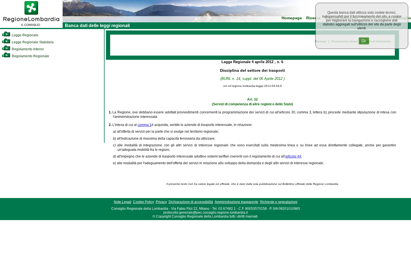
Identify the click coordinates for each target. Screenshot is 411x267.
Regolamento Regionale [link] (30, 56)
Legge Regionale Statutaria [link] (32, 42)
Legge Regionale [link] (24, 35)
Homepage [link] (292, 18)
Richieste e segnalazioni (278, 202)
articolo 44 (293, 156)
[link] (31, 27)
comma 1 (145, 125)
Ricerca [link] (313, 18)
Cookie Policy (143, 202)
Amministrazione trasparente (236, 202)
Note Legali (122, 202)
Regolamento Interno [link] (27, 49)
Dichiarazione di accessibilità (191, 202)
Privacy (161, 202)
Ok (364, 41)
